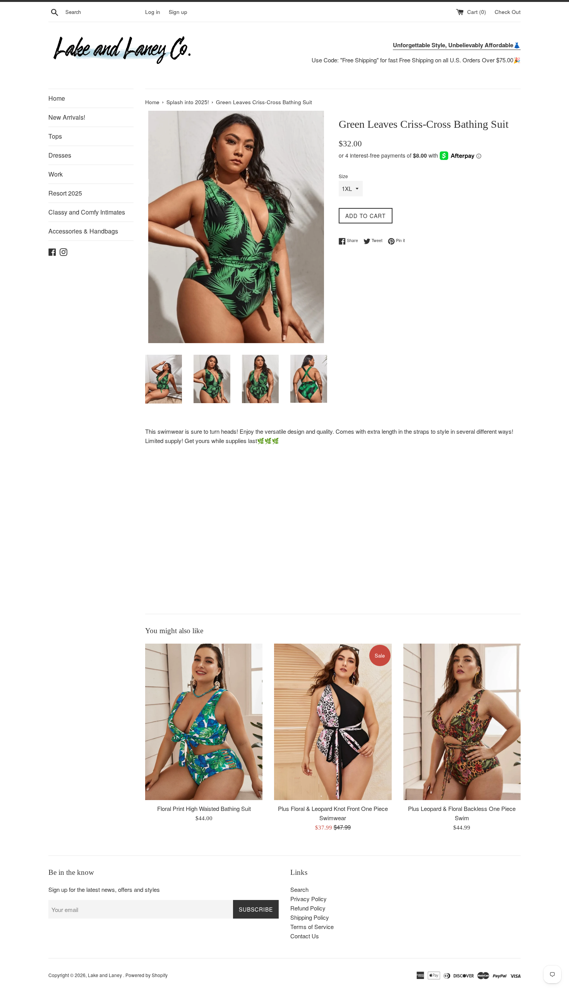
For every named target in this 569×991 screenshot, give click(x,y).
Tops (55, 136)
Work (55, 174)
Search (299, 889)
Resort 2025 (65, 193)
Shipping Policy (309, 917)
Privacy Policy (308, 899)
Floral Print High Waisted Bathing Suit (204, 808)
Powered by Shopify (146, 975)
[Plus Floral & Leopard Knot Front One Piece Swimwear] (332, 722)
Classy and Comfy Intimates (86, 212)
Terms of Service (312, 926)
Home (56, 98)
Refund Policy (308, 908)
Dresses (59, 155)
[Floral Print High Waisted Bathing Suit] (203, 722)
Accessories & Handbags (83, 231)
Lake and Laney (105, 975)
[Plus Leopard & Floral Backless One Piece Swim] (462, 722)
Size (343, 176)
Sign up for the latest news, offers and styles (104, 889)
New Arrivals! (66, 117)
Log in (152, 11)
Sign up (178, 11)
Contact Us (304, 936)
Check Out (508, 11)
